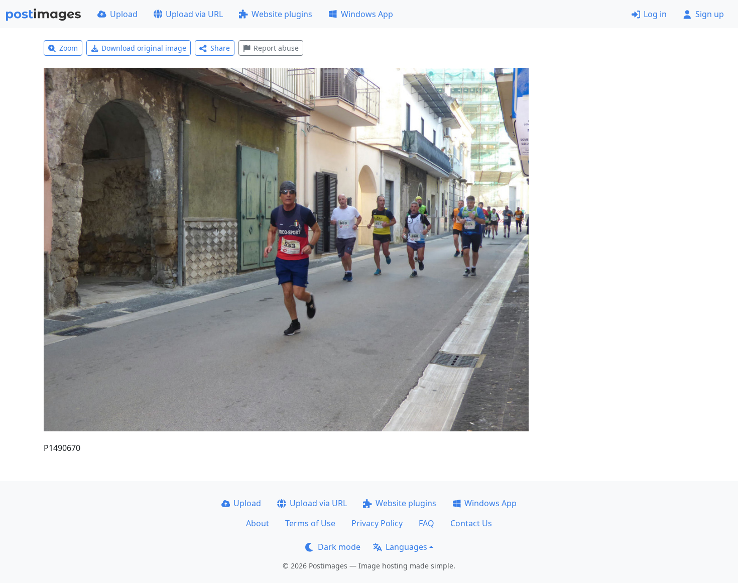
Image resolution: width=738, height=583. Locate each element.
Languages (406, 546)
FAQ (426, 523)
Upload (124, 14)
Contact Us (471, 523)
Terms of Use (310, 523)
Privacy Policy (377, 523)
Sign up (709, 14)
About (257, 523)
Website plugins (282, 14)
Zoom (68, 48)
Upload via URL (194, 14)
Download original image (143, 48)
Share (220, 48)
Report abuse (276, 48)
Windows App (367, 14)
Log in (655, 14)
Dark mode (339, 546)
